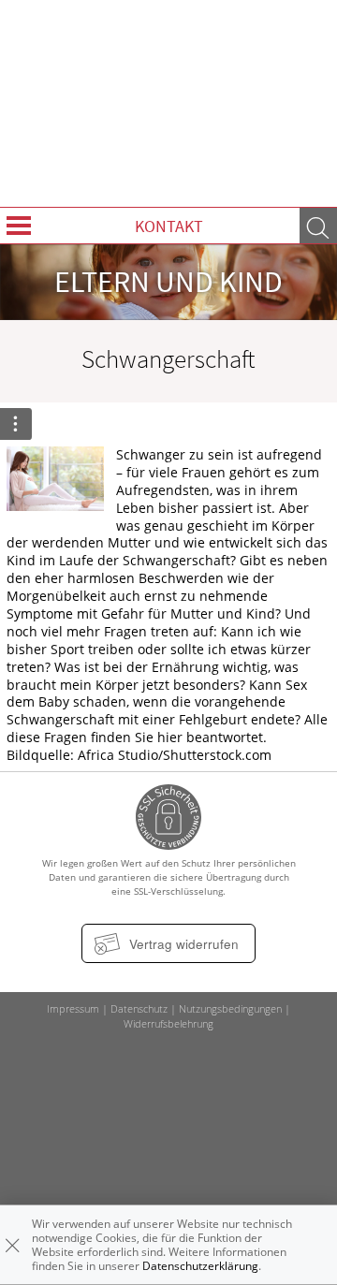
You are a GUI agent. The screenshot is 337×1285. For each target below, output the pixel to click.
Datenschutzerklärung (200, 1266)
